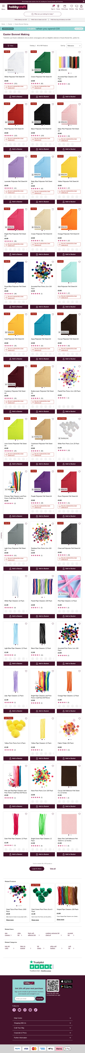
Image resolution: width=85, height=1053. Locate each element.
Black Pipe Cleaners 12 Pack (41, 648)
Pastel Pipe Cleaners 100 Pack (41, 601)
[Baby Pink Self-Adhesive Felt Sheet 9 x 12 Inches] (69, 824)
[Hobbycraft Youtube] (19, 1010)
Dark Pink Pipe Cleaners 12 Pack (15, 838)
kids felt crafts (7, 947)
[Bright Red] (68, 459)
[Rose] (63, 196)
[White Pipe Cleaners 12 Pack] (15, 586)
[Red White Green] (72, 406)
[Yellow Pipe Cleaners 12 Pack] (42, 728)
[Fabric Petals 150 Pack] (69, 728)
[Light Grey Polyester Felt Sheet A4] (15, 534)
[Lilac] (23, 658)
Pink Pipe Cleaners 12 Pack (67, 601)
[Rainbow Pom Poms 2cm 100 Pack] (42, 534)
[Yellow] (59, 196)
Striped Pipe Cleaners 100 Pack (67, 909)
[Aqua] (68, 196)
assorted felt (70, 934)
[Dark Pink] (10, 658)
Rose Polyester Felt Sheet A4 (68, 496)
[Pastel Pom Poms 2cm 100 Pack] (69, 376)
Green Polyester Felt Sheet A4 (41, 77)
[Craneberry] (72, 249)
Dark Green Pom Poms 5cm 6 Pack (42, 910)
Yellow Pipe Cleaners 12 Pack (41, 743)
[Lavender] (50, 91)
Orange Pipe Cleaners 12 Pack (68, 696)
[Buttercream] (41, 144)
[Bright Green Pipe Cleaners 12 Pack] (42, 824)
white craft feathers (53, 947)
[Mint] (14, 249)
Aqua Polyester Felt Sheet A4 (41, 339)
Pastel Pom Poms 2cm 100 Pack (69, 391)
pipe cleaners (7, 934)
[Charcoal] (19, 144)
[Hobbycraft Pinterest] (30, 1010)
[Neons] (63, 406)
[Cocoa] (68, 249)
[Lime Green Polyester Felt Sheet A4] (15, 429)
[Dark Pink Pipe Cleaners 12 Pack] (15, 824)
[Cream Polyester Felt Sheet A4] (42, 219)
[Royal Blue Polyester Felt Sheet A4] (15, 272)
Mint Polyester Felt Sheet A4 (67, 286)
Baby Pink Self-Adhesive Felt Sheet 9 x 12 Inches (68, 840)
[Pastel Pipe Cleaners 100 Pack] (42, 586)
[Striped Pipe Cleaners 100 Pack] (68, 895)
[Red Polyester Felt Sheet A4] (15, 114)
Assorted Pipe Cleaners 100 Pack (67, 78)
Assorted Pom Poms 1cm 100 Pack (68, 649)
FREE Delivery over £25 (21, 19)
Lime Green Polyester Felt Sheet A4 (15, 445)
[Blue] (10, 706)
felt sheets (39, 947)
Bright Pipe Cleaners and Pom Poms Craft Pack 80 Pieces (41, 697)
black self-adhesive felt (32, 934)
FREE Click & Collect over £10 (38, 19)
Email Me (40, 998)
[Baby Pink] (10, 91)
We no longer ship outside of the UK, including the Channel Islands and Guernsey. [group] (42, 1)
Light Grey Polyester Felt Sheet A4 (15, 549)
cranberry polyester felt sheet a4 (52, 934)
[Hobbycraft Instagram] (25, 1010)
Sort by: (63, 45)
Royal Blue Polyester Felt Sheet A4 (15, 287)
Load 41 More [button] (36, 869)
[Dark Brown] (72, 459)
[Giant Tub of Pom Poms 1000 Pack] (17, 895)
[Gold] (41, 91)
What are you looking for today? (43, 14)
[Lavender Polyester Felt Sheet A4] (15, 167)
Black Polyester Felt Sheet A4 (41, 129)
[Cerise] (14, 658)
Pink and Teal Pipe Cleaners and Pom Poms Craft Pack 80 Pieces (15, 792)
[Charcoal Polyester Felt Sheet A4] (69, 534)
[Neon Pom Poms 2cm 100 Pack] (42, 776)
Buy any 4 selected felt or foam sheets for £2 (15, 87)
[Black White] (68, 406)
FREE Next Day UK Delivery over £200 (60, 19)
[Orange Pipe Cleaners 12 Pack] (69, 681)
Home (3, 24)
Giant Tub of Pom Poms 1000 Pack (16, 910)
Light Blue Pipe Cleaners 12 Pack (15, 648)
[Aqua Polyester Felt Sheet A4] (42, 324)
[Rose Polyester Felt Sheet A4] (69, 481)
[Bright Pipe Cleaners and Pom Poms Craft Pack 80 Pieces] (42, 681)
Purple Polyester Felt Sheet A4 (41, 496)
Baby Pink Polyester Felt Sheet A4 (68, 130)
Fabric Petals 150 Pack (66, 743)
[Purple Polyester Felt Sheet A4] (42, 481)
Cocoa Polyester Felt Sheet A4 (68, 339)
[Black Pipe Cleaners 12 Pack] (42, 634)
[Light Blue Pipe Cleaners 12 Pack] (15, 634)
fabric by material (22, 947)
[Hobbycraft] (17, 7)
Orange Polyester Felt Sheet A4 (68, 234)
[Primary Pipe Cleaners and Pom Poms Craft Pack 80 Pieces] (15, 481)
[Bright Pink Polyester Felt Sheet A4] (15, 219)
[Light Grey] (37, 91)
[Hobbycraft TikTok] (35, 1010)
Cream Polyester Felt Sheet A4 (41, 234)
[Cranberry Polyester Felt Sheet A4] (15, 376)
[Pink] (23, 611)
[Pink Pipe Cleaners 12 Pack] (69, 586)
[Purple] (23, 196)
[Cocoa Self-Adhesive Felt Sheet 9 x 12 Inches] (69, 776)
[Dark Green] (10, 611)
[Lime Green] (37, 144)
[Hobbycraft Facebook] (14, 1010)
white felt (19, 934)
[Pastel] (59, 406)
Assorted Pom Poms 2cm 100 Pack (41, 287)
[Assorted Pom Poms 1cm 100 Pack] (69, 634)
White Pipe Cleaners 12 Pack (14, 601)
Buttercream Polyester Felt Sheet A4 (42, 392)
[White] (6, 91)
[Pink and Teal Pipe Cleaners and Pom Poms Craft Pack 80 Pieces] (15, 776)
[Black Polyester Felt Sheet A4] (42, 114)
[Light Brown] (19, 658)
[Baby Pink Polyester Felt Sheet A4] (69, 114)
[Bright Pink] (45, 144)
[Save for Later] (26, 52)
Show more (10, 920)
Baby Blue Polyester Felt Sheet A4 (41, 182)
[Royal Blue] (50, 144)
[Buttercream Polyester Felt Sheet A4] (42, 376)
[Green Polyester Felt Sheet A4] (42, 62)
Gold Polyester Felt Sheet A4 (14, 339)
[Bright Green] (14, 611)
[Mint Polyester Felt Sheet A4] (69, 272)
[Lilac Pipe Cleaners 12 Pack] (15, 681)
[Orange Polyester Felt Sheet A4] (69, 219)
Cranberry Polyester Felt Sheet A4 (14, 392)
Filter (11, 45)
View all (53, 869)
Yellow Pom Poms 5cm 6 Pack (15, 743)
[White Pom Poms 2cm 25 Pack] (69, 429)
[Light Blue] (6, 658)
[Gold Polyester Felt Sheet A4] (15, 324)
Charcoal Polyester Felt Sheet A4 (69, 548)
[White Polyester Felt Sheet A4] (15, 62)
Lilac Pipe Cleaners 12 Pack (14, 696)
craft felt (69, 947)
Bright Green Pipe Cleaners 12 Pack (41, 840)
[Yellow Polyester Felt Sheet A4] (69, 167)
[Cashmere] (14, 144)
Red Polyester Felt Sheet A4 (14, 129)
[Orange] (23, 144)
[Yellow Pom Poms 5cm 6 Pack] (15, 728)
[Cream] (19, 91)
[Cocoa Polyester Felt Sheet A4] (69, 324)
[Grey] (19, 706)
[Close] (83, 1)
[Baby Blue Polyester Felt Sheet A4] (42, 167)
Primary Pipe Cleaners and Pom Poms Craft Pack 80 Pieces (15, 497)
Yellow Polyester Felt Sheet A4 (68, 181)
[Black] (32, 144)
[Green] (32, 91)
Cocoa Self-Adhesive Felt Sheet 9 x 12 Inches (68, 792)
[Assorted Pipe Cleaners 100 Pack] (69, 62)
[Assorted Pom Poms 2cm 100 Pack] (42, 272)
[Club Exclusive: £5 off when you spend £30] (42, 29)
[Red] (45, 91)
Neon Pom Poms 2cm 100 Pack (42, 791)
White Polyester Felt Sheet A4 (14, 77)
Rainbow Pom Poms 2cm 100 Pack (41, 549)
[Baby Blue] (14, 91)
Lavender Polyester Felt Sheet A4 (15, 181)
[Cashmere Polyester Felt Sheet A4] (42, 429)
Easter (10, 24)
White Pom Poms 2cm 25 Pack (68, 443)
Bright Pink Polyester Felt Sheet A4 (15, 235)
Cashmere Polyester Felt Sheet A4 (41, 445)
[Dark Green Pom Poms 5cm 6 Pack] (42, 895)
